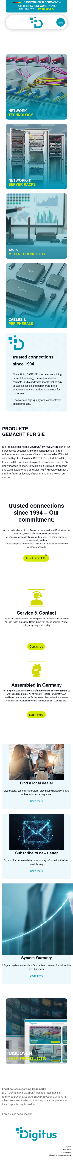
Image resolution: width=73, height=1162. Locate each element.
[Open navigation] (60, 22)
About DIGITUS (36, 557)
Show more (36, 801)
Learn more (36, 715)
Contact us (36, 646)
